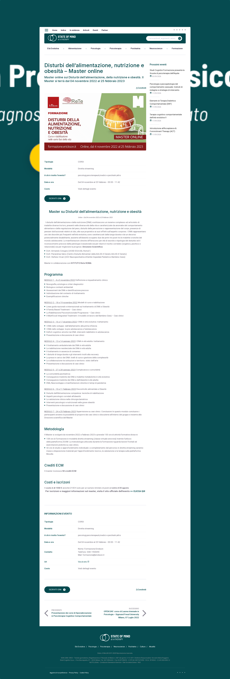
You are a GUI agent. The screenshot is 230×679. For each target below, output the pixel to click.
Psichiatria (135, 48)
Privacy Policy (73, 673)
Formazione (177, 48)
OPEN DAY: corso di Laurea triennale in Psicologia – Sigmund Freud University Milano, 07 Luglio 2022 (121, 614)
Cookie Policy (84, 673)
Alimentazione (74, 48)
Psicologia (95, 48)
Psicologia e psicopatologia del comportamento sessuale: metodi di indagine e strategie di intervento (166, 87)
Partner (105, 30)
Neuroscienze (156, 48)
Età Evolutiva (53, 48)
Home (54, 30)
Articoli (86, 30)
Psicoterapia (115, 48)
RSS (139, 662)
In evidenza (74, 30)
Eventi (95, 30)
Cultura (142, 647)
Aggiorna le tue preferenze (58, 673)
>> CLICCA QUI (137, 491)
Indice (63, 30)
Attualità (152, 647)
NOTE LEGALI (94, 662)
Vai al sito (83, 562)
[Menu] (46, 30)
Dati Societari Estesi (130, 662)
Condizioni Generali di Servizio (111, 662)
